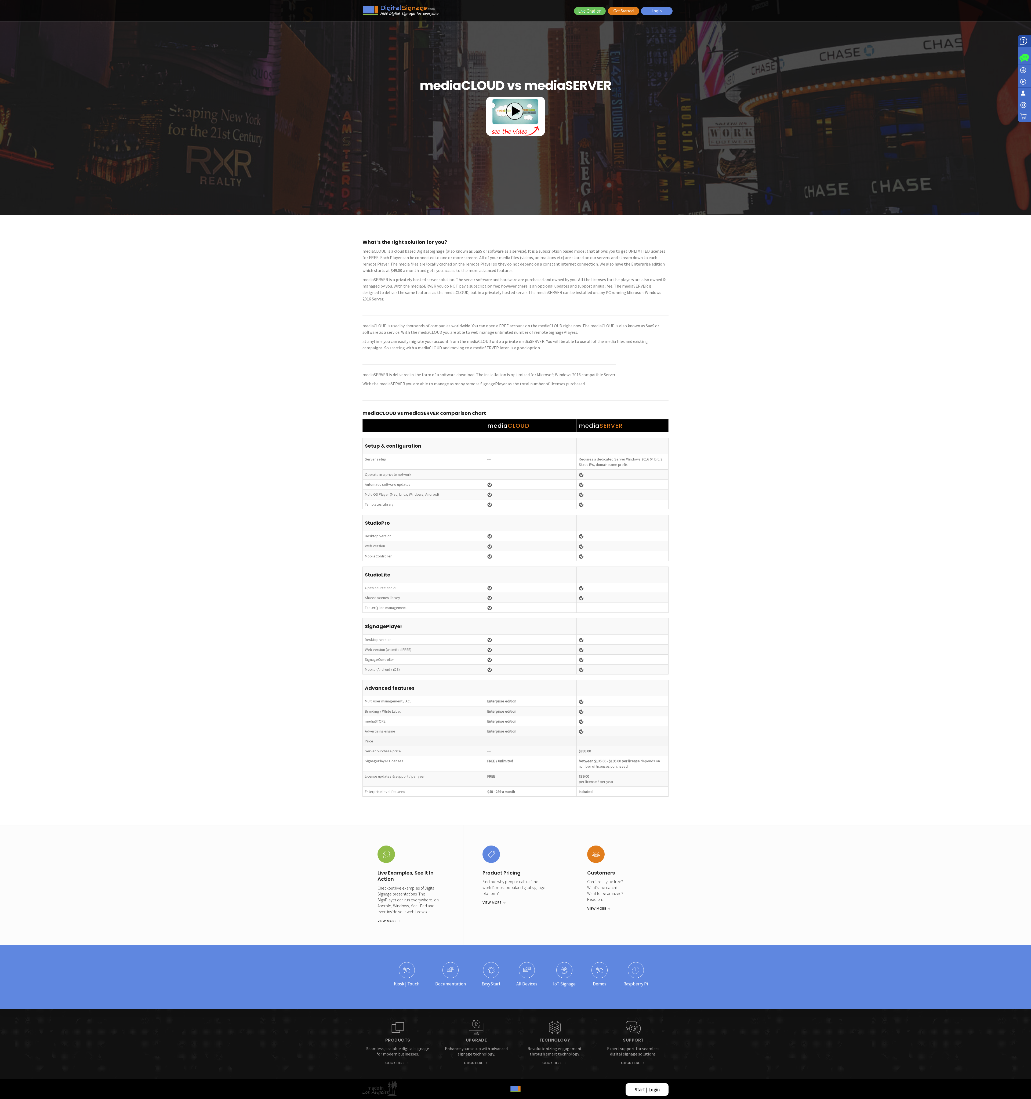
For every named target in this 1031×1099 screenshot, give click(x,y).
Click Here (394, 1063)
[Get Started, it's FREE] (623, 10)
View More (386, 921)
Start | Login (647, 1089)
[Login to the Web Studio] (657, 10)
